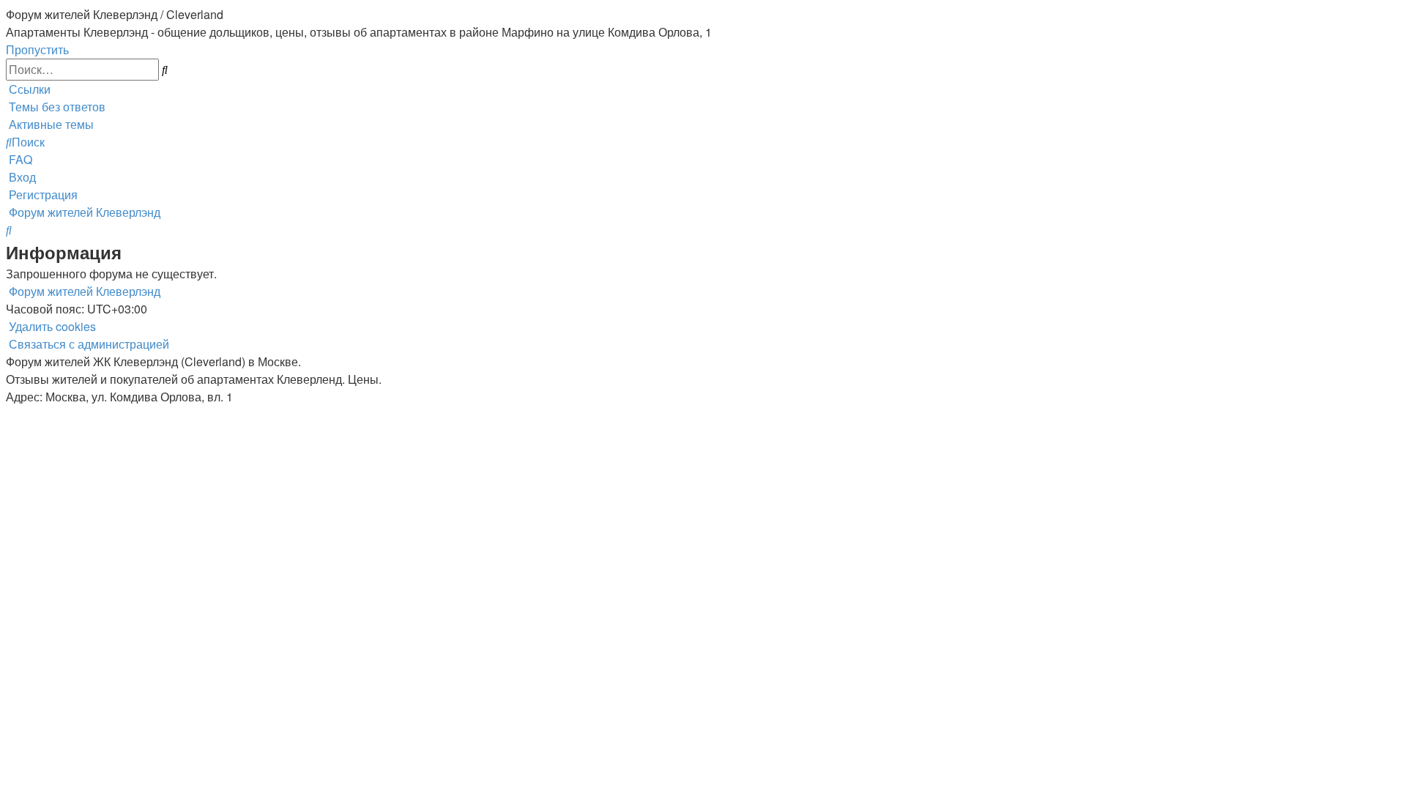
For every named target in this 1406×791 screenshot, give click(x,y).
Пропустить (37, 49)
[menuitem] (55, 106)
